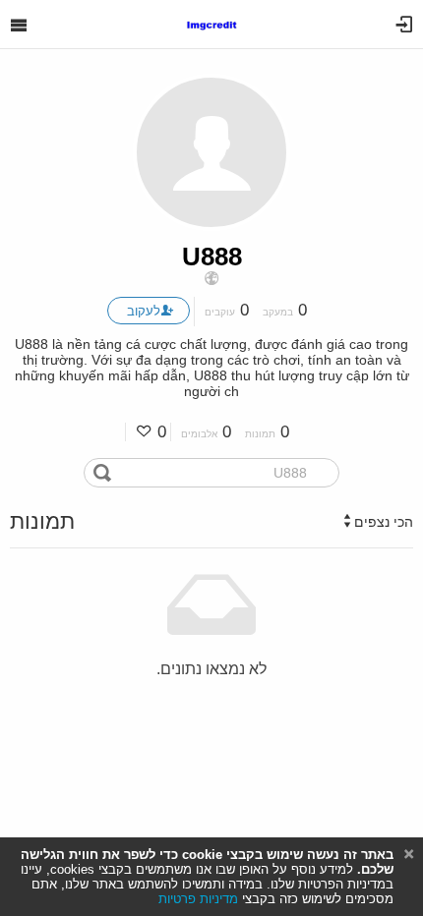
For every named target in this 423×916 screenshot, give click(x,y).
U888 (212, 256)
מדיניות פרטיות (198, 898)
